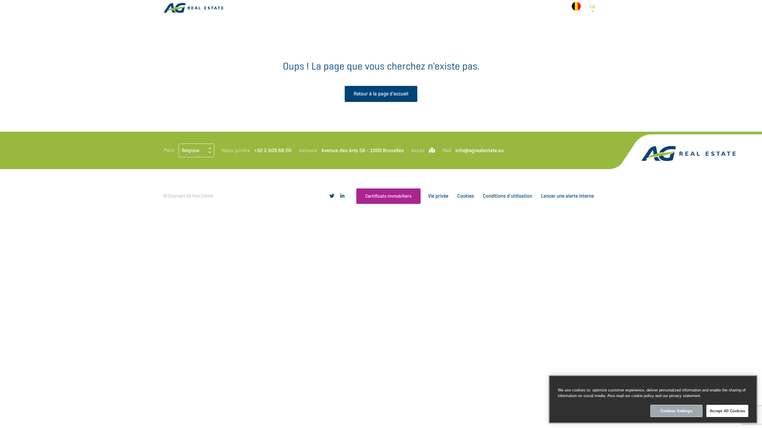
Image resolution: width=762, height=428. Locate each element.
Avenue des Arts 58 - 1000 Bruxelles (362, 150)
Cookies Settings (676, 411)
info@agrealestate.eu (479, 150)
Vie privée (438, 196)
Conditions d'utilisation (507, 196)
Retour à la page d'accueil (381, 93)
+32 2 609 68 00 (272, 150)
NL (592, 20)
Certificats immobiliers (388, 196)
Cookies (465, 196)
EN (592, 26)
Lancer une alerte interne (567, 196)
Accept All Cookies (727, 411)
